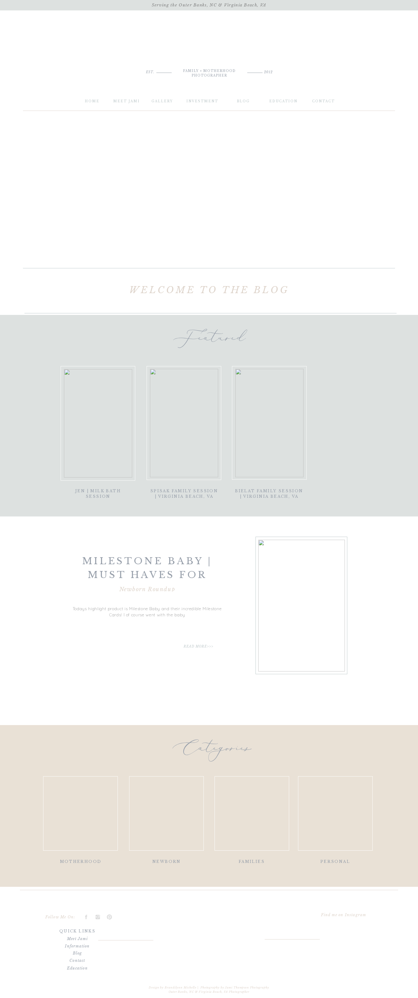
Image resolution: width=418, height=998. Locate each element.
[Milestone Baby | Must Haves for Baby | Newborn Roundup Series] (301, 605)
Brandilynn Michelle (180, 987)
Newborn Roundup (147, 589)
